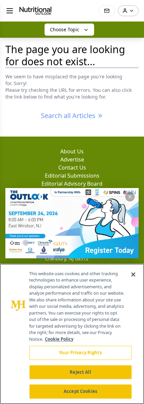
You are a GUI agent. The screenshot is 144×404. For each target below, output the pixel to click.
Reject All (80, 372)
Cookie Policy (59, 339)
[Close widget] (130, 196)
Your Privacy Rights (80, 353)
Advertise (72, 159)
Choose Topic (64, 29)
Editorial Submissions (72, 175)
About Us (72, 151)
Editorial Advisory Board (72, 183)
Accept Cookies (80, 391)
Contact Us (72, 167)
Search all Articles (68, 115)
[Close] (133, 274)
